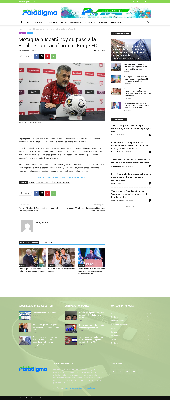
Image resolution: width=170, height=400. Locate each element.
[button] (148, 22)
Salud (64, 22)
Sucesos (103, 22)
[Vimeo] (141, 1)
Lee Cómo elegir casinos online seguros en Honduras (61, 177)
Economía (52, 22)
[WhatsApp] (53, 56)
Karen (113, 135)
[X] (137, 1)
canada (31, 182)
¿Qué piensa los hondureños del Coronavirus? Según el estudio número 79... (91, 339)
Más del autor (46, 243)
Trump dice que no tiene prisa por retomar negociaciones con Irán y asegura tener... (131, 128)
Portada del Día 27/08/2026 (44, 313)
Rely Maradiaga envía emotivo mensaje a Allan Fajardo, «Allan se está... (91, 315)
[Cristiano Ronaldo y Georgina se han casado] (61, 257)
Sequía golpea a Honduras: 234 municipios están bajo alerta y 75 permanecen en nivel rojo (136, 79)
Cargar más (130, 206)
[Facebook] (133, 1)
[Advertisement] (62, 130)
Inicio (20, 29)
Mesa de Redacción (119, 59)
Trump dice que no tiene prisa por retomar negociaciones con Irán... (46, 327)
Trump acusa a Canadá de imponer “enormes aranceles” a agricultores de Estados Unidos (129, 194)
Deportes (88, 22)
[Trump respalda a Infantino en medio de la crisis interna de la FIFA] (32, 257)
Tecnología (115, 22)
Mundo (38, 22)
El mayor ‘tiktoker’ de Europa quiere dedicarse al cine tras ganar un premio (38, 209)
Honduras (57, 182)
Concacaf (40, 182)
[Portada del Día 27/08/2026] (25, 315)
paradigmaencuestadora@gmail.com (80, 388)
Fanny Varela (25, 50)
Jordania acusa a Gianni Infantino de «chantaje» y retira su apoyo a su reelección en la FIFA (91, 271)
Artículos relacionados (29, 243)
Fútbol (30, 33)
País (27, 22)
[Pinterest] (47, 56)
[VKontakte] (145, 1)
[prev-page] (20, 278)
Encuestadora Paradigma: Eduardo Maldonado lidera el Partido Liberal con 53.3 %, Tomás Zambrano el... (129, 145)
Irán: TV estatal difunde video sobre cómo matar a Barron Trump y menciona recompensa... (131, 177)
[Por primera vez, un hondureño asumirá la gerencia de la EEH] (71, 328)
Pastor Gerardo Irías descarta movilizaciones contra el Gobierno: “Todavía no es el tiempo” (136, 105)
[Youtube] (149, 1)
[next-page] (24, 278)
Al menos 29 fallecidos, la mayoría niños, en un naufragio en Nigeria (86, 209)
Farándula (75, 22)
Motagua (66, 182)
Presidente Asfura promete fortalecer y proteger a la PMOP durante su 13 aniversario (135, 67)
